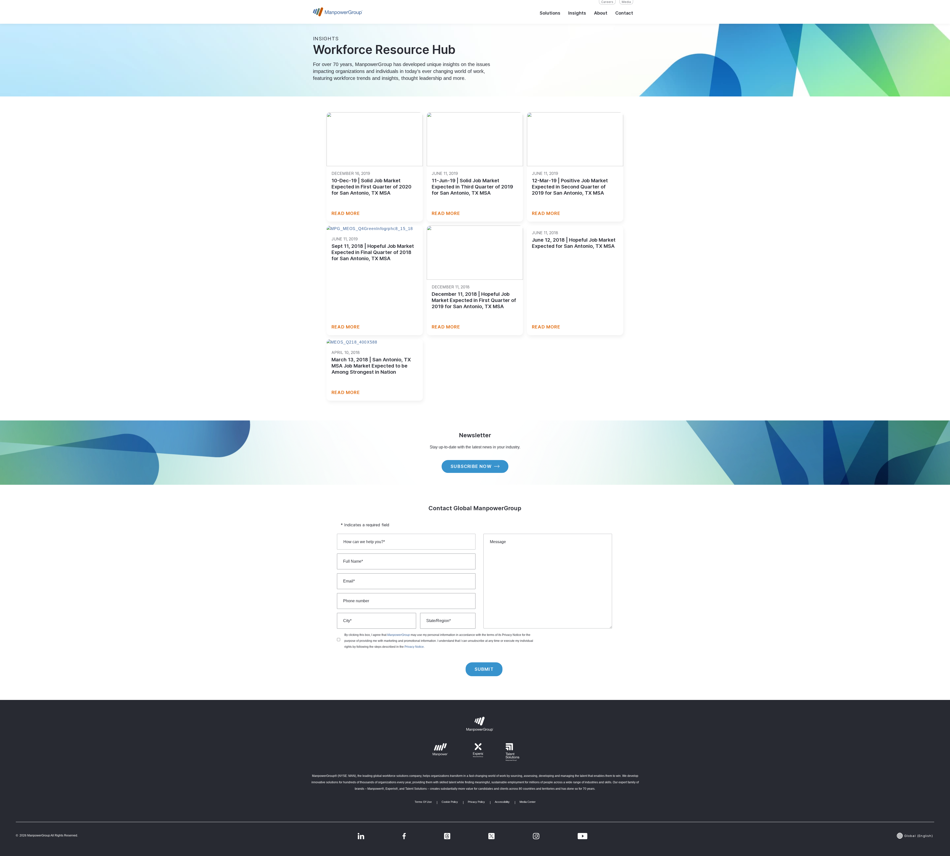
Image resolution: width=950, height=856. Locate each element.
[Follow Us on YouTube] (582, 836)
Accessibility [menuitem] (502, 801)
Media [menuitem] (626, 2)
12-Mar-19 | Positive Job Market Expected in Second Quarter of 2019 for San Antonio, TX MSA (570, 187)
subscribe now (471, 466)
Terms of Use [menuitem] (423, 801)
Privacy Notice (414, 646)
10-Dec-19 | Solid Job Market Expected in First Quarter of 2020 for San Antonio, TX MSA (371, 187)
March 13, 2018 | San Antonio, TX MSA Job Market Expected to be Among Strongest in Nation (371, 366)
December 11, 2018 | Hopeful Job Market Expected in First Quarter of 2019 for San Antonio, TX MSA (474, 300)
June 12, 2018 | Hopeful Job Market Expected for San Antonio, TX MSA (574, 243)
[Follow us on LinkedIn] (361, 836)
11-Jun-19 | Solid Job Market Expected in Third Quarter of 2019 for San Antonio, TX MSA (472, 187)
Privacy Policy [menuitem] (476, 801)
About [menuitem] (600, 13)
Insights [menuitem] (577, 13)
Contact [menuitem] (624, 13)
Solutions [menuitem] (550, 13)
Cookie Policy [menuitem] (450, 801)
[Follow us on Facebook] (404, 836)
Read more (346, 213)
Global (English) (918, 836)
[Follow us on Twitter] (447, 836)
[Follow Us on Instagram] (536, 836)
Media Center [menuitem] (528, 801)
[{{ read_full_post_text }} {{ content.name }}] (375, 139)
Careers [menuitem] (607, 2)
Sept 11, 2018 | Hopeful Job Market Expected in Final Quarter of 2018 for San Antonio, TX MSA (373, 252)
